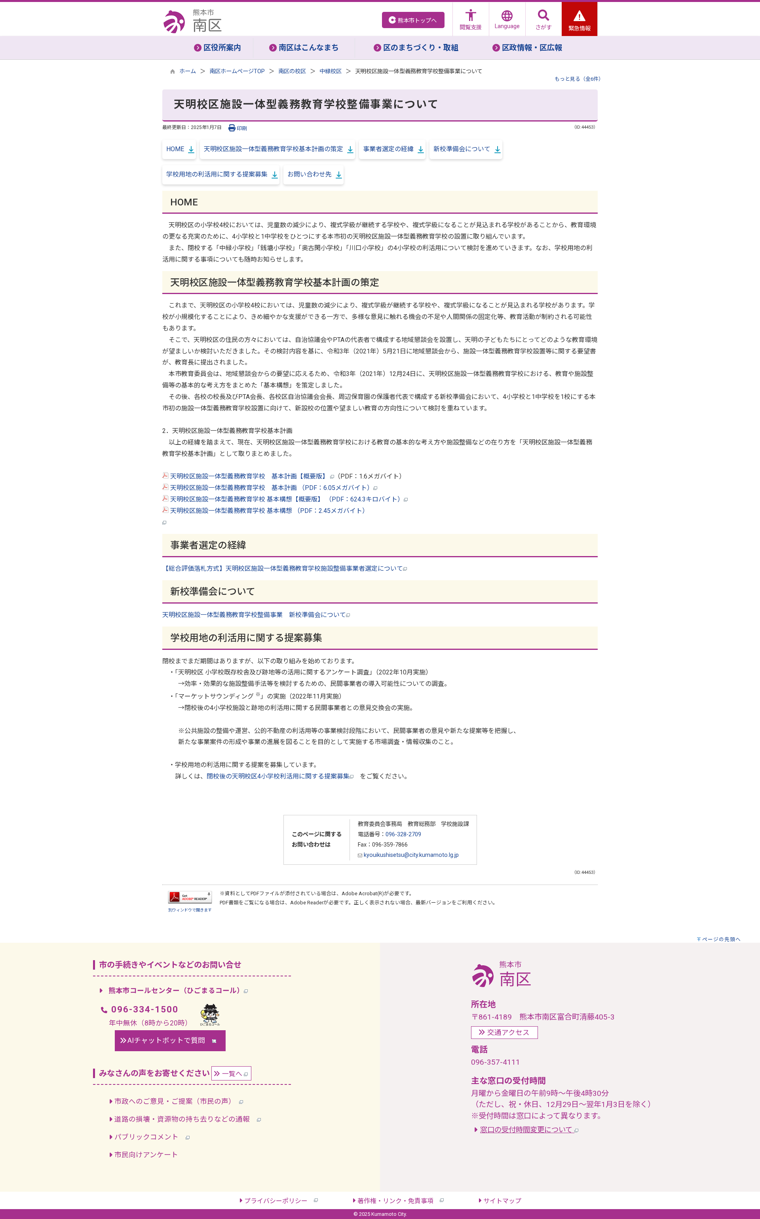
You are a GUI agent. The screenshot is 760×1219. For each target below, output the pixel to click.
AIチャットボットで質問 (169, 1040)
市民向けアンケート (146, 1155)
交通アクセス (508, 1033)
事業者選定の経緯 (388, 149)
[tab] (217, 48)
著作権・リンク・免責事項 (398, 1201)
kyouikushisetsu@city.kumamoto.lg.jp (410, 855)
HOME (175, 149)
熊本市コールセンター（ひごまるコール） (176, 991)
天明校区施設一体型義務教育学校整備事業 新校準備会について (254, 615)
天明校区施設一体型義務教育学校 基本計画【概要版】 (249, 476)
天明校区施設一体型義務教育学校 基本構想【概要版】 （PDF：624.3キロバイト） (286, 499)
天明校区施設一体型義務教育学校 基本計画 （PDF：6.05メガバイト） (271, 488)
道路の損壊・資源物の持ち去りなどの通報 (185, 1119)
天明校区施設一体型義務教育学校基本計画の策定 (273, 149)
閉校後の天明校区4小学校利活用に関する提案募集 (278, 776)
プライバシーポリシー (279, 1201)
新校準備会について (461, 149)
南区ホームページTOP (237, 71)
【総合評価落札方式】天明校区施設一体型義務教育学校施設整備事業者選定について (282, 568)
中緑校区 (330, 71)
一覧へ (233, 1074)
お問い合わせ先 (309, 174)
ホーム (187, 71)
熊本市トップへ (417, 20)
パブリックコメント (150, 1137)
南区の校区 (292, 71)
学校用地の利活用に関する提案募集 (217, 174)
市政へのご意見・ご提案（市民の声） (176, 1101)
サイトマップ (502, 1201)
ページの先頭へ (721, 939)
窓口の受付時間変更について (527, 1130)
